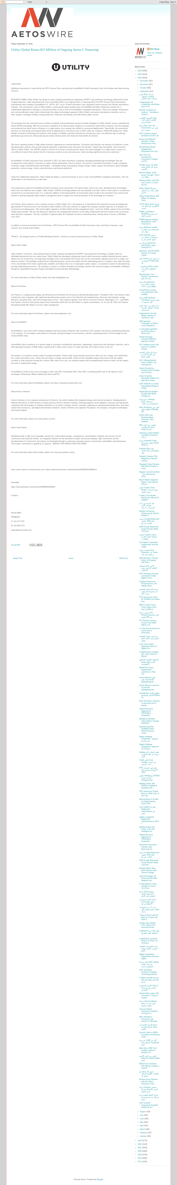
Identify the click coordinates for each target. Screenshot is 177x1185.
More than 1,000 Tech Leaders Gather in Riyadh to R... (148, 1050)
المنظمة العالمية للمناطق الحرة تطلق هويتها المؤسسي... (149, 662)
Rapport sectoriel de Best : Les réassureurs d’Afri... (149, 474)
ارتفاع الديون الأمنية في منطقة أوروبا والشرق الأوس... (148, 1027)
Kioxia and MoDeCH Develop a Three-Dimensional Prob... (148, 141)
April (142, 1126)
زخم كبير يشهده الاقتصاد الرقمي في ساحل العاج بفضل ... (149, 638)
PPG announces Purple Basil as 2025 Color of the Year (149, 793)
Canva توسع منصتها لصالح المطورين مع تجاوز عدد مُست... (149, 206)
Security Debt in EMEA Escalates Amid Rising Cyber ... (149, 1034)
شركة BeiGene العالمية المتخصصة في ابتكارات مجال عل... (149, 229)
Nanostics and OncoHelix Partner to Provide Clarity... (149, 253)
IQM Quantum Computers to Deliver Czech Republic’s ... (148, 323)
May (142, 1122)
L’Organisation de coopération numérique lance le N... (149, 104)
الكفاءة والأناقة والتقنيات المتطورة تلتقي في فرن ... (148, 268)
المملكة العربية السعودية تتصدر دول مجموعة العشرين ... (148, 988)
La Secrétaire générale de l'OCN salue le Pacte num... (148, 331)
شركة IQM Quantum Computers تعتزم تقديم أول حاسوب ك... (149, 300)
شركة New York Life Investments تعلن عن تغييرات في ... (148, 128)
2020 (140, 1151)
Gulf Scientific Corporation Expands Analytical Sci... (148, 1105)
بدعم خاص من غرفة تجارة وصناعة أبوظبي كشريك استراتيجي (149, 308)
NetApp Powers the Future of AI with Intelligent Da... (147, 829)
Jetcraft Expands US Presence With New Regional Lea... (148, 878)
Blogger (100, 1179)
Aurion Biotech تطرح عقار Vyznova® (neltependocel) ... (147, 679)
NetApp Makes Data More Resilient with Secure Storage (148, 870)
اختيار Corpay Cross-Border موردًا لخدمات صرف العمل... (148, 490)
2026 (140, 71)
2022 (140, 1144)
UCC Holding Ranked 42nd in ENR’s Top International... (147, 362)
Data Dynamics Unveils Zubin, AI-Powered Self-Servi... (148, 560)
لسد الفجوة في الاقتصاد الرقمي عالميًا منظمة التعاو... (148, 948)
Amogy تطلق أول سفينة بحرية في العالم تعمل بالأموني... (148, 167)
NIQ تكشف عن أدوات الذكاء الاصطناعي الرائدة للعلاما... (147, 427)
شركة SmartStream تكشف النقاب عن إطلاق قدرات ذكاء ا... (148, 284)
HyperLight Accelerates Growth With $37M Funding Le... (148, 393)
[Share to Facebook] (38, 545)
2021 (140, 1148)
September (144, 91)
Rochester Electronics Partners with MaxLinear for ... (148, 847)
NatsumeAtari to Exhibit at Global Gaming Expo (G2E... (148, 801)
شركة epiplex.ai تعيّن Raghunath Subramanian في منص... (147, 810)
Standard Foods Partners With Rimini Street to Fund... (149, 466)
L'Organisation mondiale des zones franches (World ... (148, 654)
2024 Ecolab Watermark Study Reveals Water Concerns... (148, 529)
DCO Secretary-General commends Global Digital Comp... (148, 576)
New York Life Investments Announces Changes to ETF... (148, 158)
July (142, 1115)
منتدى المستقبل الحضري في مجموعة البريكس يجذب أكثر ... (148, 591)
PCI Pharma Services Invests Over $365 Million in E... (148, 622)
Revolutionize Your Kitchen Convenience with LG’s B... (148, 276)
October (143, 88)
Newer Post (17, 558)
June (142, 1119)
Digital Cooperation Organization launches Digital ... (149, 956)
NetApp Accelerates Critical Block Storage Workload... (149, 721)
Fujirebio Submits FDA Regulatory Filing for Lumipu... (148, 458)
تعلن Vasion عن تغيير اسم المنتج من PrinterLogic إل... (149, 261)
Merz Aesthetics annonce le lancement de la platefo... (149, 703)
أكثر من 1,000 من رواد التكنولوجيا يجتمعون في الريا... (149, 1042)
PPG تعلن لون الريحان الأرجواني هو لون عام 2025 (148, 770)
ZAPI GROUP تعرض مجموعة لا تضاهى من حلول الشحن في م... (148, 237)
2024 (140, 78)
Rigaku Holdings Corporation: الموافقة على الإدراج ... (148, 739)
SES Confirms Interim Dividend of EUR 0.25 (149, 134)
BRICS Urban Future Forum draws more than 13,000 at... (147, 607)
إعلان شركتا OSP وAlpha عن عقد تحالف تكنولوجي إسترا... (149, 964)
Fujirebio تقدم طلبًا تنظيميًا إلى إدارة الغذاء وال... (149, 450)
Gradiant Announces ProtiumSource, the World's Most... (148, 583)
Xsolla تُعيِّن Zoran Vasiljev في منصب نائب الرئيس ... (147, 762)
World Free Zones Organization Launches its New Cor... (147, 671)
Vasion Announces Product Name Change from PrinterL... (149, 370)
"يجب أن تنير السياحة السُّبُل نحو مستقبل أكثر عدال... (149, 909)
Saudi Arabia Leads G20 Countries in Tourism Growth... (149, 995)
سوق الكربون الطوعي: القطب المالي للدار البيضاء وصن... (148, 120)
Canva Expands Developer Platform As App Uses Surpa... (149, 378)
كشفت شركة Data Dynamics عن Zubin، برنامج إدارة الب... (148, 552)
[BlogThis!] (33, 545)
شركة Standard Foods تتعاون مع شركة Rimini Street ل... (149, 443)
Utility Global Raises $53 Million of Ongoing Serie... (149, 198)
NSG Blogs (154, 49)
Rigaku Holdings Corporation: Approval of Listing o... (148, 746)
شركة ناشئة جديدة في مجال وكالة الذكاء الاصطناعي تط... (147, 901)
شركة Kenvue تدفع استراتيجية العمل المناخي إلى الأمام (147, 894)
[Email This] (30, 545)
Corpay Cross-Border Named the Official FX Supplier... (149, 497)
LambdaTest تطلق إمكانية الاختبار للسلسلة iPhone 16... (149, 695)
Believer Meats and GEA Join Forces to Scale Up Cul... (149, 182)
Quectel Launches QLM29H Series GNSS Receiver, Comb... (146, 730)
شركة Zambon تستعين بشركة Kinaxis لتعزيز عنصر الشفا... (148, 1089)
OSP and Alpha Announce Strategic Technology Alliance (148, 972)
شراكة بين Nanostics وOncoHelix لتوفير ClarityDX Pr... (147, 245)
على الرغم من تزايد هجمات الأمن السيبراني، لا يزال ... (148, 505)
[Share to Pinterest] (41, 545)
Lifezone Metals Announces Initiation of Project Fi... (148, 1011)
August (143, 1112)
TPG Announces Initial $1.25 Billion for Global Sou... (149, 599)
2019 (140, 1155)
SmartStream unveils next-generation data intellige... (148, 292)
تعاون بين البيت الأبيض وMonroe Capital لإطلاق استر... (149, 1058)
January (143, 1136)
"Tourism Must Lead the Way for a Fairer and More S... (148, 917)
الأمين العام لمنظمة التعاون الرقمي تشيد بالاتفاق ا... (148, 568)
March (142, 1129)
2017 (140, 1162)
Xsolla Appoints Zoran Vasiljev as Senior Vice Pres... (148, 886)
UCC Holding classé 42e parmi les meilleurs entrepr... (149, 347)
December (144, 81)
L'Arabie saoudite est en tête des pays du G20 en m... (149, 980)
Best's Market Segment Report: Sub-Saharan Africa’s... (148, 482)
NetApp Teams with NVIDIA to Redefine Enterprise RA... (148, 785)
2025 (140, 74)
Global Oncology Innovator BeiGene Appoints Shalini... (147, 339)
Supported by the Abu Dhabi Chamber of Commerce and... (148, 315)
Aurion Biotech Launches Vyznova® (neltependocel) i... (149, 687)
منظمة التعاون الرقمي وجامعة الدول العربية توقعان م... (148, 537)
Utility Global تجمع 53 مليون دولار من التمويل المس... (149, 190)
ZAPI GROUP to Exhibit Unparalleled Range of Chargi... (149, 386)
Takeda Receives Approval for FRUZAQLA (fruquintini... (146, 712)
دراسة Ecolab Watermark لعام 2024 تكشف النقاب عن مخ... (149, 521)
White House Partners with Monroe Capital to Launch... (149, 1066)
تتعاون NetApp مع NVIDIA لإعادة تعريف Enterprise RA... (149, 778)
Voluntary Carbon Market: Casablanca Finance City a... (149, 435)
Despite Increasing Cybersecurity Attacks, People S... (149, 513)
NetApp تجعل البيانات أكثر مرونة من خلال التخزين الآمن (149, 754)
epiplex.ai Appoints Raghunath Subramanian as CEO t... (149, 820)
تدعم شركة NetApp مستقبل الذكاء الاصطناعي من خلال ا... (149, 401)
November (144, 84)
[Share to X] (35, 545)
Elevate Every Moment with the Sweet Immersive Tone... (148, 1081)
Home (71, 558)
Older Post (123, 558)
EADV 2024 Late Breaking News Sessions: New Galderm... (146, 418)
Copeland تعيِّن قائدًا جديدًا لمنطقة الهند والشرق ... (149, 933)
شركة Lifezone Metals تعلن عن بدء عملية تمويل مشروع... (148, 1003)
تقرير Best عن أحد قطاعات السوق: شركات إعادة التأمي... (148, 96)
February (144, 1133)
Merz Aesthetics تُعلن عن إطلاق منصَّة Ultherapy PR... (149, 409)
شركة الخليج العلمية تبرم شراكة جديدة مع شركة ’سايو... (149, 1097)
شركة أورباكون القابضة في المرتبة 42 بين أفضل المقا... (148, 354)
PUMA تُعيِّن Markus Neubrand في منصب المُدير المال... (148, 214)
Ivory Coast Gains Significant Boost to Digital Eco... (148, 646)
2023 (140, 1140)
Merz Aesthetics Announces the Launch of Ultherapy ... (149, 1019)
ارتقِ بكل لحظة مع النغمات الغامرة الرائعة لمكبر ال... (149, 1074)
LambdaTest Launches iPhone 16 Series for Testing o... (148, 941)
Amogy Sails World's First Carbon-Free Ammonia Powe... (147, 925)
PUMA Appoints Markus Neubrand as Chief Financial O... (148, 221)
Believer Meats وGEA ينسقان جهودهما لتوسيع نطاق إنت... (149, 175)
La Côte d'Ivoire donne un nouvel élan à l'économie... (149, 630)
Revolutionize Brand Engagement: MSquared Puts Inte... (149, 149)
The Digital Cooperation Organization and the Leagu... (148, 544)
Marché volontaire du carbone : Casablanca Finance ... (149, 112)
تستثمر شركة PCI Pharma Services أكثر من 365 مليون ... (149, 615)
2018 (140, 1158)
